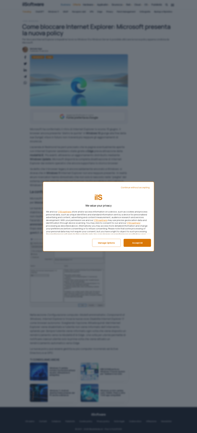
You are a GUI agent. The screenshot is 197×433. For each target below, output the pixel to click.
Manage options (106, 242)
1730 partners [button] (64, 211)
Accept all (137, 242)
